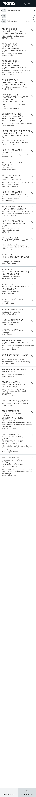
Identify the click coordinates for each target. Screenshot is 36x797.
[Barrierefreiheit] (29, 3)
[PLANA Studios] (25, 3)
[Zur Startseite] (8, 3)
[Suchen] (21, 3)
